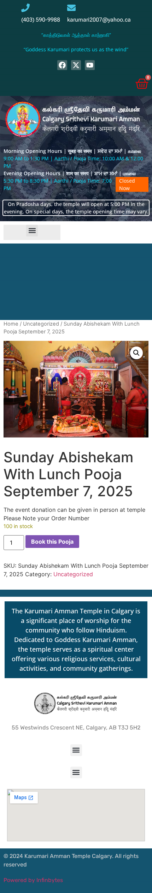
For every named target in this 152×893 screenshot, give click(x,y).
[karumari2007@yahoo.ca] (71, 8)
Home (11, 324)
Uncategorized (41, 324)
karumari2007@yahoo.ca (99, 19)
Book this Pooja (52, 541)
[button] (32, 230)
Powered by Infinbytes (33, 880)
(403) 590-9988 (40, 19)
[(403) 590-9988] (25, 8)
